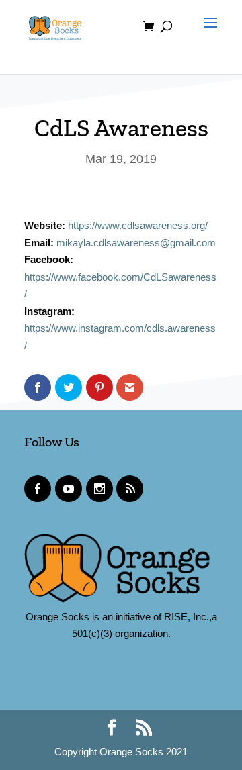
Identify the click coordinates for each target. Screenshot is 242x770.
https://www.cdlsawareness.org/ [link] (138, 225)
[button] (207, 35)
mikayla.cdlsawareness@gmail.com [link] (136, 242)
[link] (55, 25)
